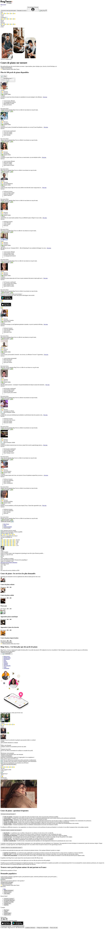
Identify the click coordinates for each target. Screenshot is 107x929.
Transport (5, 663)
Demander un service (21, 10)
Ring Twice (6, 524)
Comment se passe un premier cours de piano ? (11, 830)
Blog (4, 889)
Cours (4, 525)
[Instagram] (6, 919)
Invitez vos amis (7, 892)
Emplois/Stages (7, 913)
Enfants (5, 661)
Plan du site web (53, 927)
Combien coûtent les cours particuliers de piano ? (11, 847)
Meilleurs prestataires (8, 890)
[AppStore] (6, 305)
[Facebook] (2, 919)
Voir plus (45, 97)
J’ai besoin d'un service (6, 926)
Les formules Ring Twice (9, 900)
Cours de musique (7, 526)
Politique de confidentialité (42, 927)
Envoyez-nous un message (7, 882)
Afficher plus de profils (6, 521)
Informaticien (6, 659)
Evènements (6, 668)
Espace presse (7, 914)
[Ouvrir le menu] (1, 6)
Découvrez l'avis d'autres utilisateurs (9, 562)
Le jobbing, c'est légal (8, 901)
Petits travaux (6, 656)
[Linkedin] (4, 919)
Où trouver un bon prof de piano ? (8, 814)
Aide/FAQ (6, 904)
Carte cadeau (7, 893)
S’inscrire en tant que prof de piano (8, 10)
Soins (4, 660)
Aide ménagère (6, 665)
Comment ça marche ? (9, 898)
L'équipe (5, 911)
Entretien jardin (7, 657)
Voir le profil (6, 111)
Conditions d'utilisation (30, 927)
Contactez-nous (7, 903)
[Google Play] (7, 298)
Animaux (5, 664)
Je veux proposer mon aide (18, 926)
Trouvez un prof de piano (6, 67)
